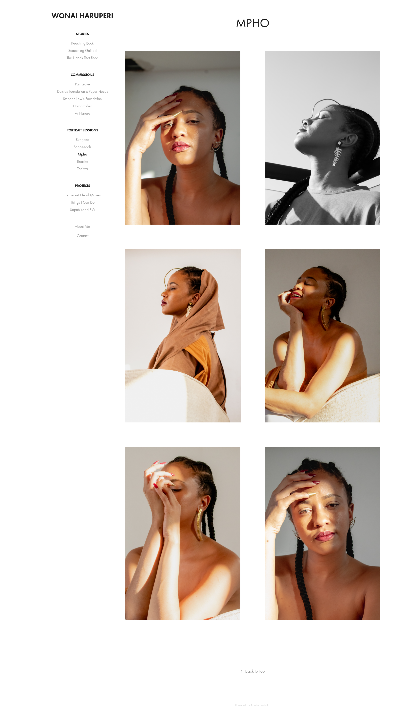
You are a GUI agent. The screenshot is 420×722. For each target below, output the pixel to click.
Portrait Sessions (82, 130)
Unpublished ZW (82, 209)
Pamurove (82, 84)
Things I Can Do (82, 202)
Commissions (82, 75)
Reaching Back (82, 43)
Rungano (82, 139)
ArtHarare (82, 113)
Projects (82, 186)
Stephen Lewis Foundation (82, 98)
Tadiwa (82, 168)
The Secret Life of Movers (82, 195)
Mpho (82, 154)
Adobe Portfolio (260, 705)
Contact (82, 235)
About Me (82, 226)
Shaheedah (82, 147)
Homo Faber (82, 106)
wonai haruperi (82, 15)
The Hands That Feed (82, 57)
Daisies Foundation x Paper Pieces (82, 91)
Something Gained (82, 50)
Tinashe (82, 161)
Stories (82, 34)
